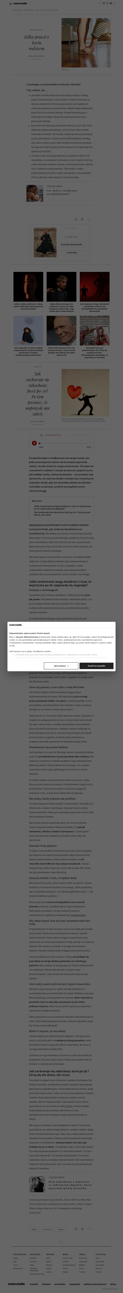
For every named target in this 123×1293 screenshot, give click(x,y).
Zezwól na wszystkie (96, 666)
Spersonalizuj (60, 666)
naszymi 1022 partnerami (27, 637)
